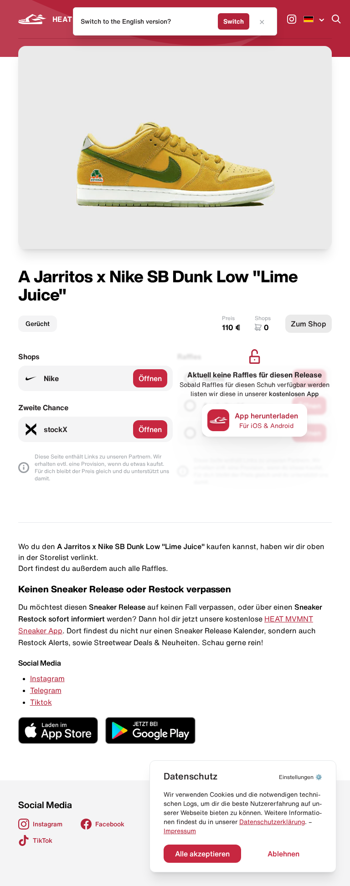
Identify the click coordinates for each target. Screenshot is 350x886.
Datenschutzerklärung (272, 822)
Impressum (180, 831)
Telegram (46, 690)
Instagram (47, 678)
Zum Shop (308, 323)
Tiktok (41, 702)
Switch (233, 21)
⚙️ (300, 777)
